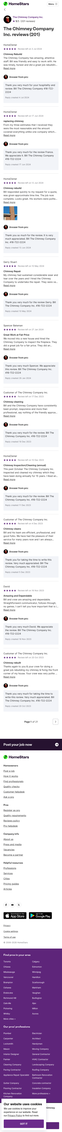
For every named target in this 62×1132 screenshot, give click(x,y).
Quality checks (11, 786)
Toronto (7, 961)
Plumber (7, 1033)
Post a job (9, 770)
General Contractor (41, 1054)
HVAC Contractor (40, 1059)
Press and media (12, 844)
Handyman (37, 1043)
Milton (35, 1008)
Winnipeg (36, 972)
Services (8, 873)
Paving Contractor (12, 1069)
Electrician (37, 1033)
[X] (18, 904)
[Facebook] (6, 904)
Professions (9, 868)
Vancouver (8, 977)
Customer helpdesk (14, 791)
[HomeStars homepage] (18, 4)
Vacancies (8, 849)
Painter (6, 1059)
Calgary (36, 961)
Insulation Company (41, 1088)
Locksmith (8, 1043)
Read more (9, 68)
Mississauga (9, 972)
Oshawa (7, 987)
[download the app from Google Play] (40, 915)
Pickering (7, 1008)
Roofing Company (40, 1069)
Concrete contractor (41, 1083)
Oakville (7, 1003)
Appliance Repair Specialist (16, 1075)
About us (8, 839)
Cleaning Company (12, 1064)
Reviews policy (11, 820)
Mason (6, 1049)
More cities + (9, 1019)
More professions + (41, 1093)
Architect (36, 1038)
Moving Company (40, 1049)
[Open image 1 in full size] (10, 213)
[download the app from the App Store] (15, 915)
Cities (6, 878)
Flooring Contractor (12, 1088)
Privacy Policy (15, 1115)
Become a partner (13, 854)
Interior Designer (11, 1054)
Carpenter (8, 1038)
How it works (10, 776)
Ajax (34, 1003)
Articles (7, 889)
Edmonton (37, 966)
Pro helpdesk (10, 825)
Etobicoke (8, 993)
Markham (36, 987)
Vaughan (36, 993)
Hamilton (36, 977)
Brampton (8, 982)
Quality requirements (14, 815)
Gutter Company (11, 1083)
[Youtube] (12, 904)
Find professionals (13, 781)
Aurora (35, 1013)
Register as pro (11, 810)
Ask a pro (8, 797)
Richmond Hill (9, 998)
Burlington (37, 998)
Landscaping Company (43, 1064)
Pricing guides (11, 883)
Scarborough (38, 982)
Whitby (6, 1013)
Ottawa (6, 966)
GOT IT (24, 1123)
